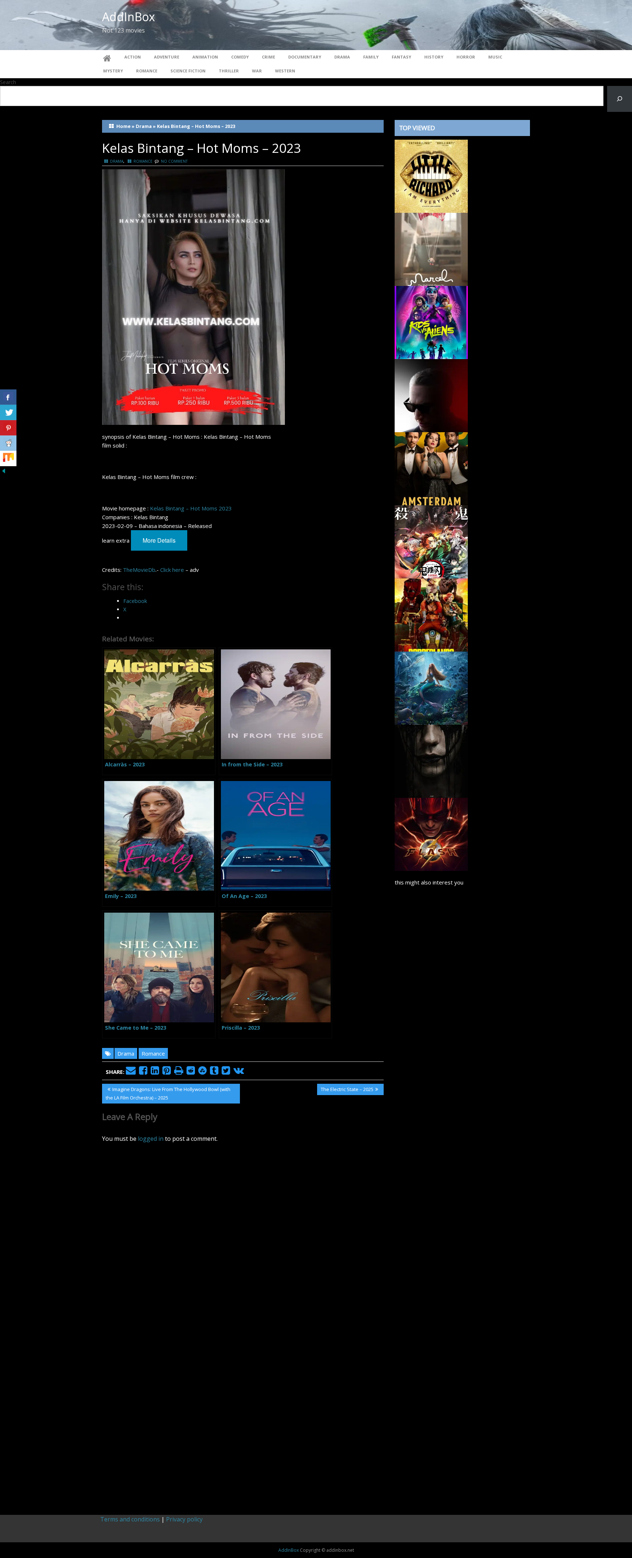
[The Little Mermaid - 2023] (431, 687)
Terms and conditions (130, 1519)
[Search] (619, 99)
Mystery (113, 70)
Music (495, 57)
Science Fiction (188, 70)
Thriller (229, 70)
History (433, 57)
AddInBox (128, 16)
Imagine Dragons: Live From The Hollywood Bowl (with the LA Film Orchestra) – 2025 (168, 1093)
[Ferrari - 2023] (431, 395)
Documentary (304, 57)
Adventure (166, 57)
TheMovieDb (139, 569)
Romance (146, 70)
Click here (172, 569)
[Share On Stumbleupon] (8, 458)
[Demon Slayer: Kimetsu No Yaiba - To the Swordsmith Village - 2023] (431, 541)
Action (132, 57)
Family (371, 57)
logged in (150, 1139)
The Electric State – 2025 (346, 1090)
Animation (205, 57)
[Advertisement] (462, 1197)
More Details (159, 540)
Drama (342, 57)
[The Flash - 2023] (431, 833)
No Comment (174, 161)
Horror (465, 57)
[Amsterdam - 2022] (431, 468)
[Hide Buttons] (3, 470)
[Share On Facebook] (8, 397)
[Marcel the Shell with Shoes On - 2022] (431, 248)
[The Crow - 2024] (431, 760)
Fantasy (401, 57)
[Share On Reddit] (8, 443)
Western (285, 70)
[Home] (107, 57)
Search (8, 82)
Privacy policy (184, 1519)
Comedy (240, 57)
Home (123, 126)
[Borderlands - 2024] (431, 614)
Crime (268, 57)
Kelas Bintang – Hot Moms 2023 (191, 508)
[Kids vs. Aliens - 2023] (431, 321)
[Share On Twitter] (8, 412)
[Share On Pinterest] (8, 427)
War (257, 70)
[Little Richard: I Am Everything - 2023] (431, 175)
